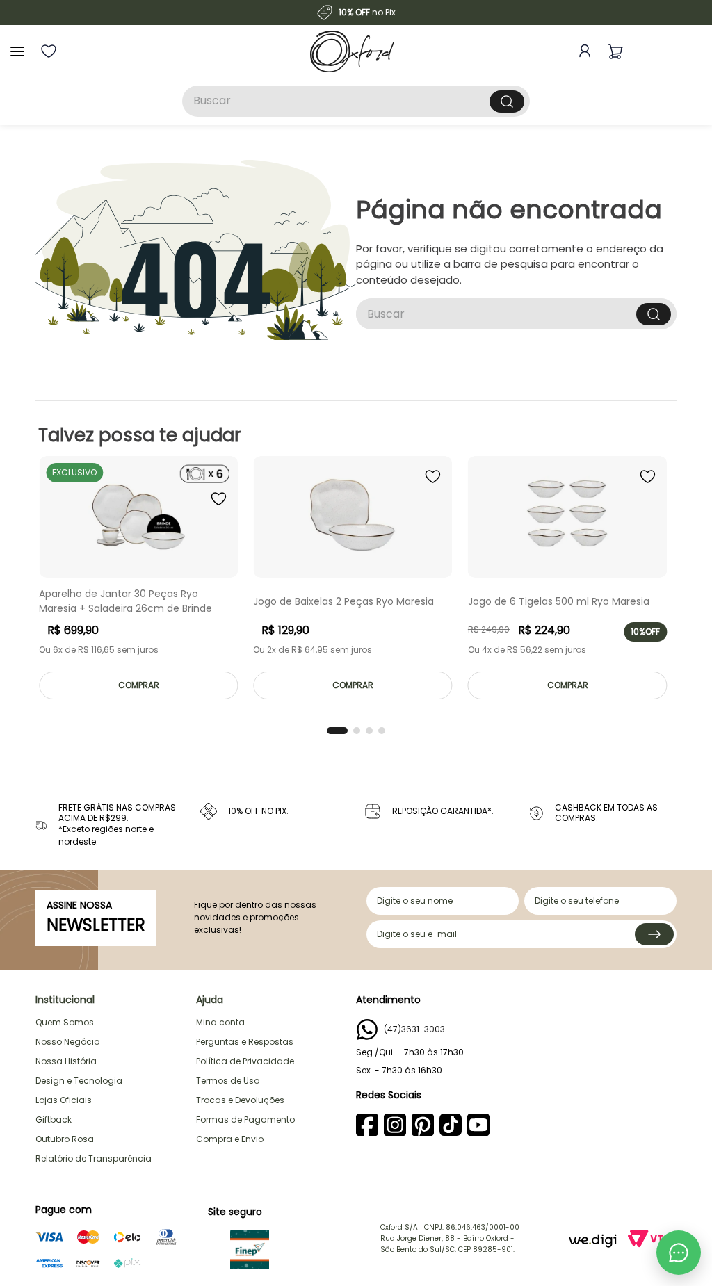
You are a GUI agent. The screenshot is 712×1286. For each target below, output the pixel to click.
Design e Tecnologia (78, 1080)
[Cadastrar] (654, 934)
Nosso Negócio (67, 1042)
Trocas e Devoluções (240, 1100)
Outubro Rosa (64, 1139)
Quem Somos (64, 1022)
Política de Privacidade (245, 1061)
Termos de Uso (227, 1080)
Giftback (53, 1119)
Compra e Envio (230, 1139)
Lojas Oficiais (63, 1100)
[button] (337, 730)
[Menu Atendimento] (678, 1252)
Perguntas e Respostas (244, 1042)
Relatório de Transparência (93, 1158)
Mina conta (220, 1022)
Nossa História (66, 1061)
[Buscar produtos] (507, 101)
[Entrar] (582, 51)
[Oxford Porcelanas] (352, 51)
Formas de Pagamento (245, 1119)
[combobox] (356, 101)
